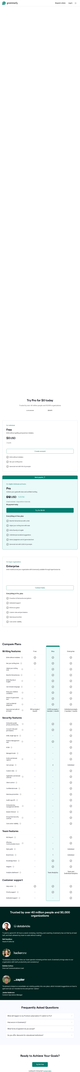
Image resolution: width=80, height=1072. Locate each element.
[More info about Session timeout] (17, 811)
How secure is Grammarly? (17, 1022)
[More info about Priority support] (17, 892)
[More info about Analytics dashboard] (20, 872)
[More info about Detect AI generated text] (22, 698)
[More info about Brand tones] (15, 854)
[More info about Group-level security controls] (22, 817)
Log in (70, 3)
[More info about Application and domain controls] (22, 776)
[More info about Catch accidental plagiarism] (22, 704)
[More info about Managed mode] (17, 753)
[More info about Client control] (16, 782)
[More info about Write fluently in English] (22, 680)
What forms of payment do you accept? (21, 1029)
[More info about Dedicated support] (19, 898)
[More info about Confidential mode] (19, 788)
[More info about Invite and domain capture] (22, 759)
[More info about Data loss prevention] (20, 794)
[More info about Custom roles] (16, 770)
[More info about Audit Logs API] (17, 800)
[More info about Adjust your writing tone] (22, 669)
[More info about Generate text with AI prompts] (22, 710)
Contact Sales (47, 1071)
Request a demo (60, 3)
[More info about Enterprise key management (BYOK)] (23, 806)
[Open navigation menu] (76, 3)
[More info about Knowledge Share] (18, 860)
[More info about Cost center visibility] (20, 823)
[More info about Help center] (15, 886)
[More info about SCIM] (11, 747)
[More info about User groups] (15, 765)
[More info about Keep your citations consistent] (22, 692)
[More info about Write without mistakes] (22, 657)
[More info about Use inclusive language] (21, 686)
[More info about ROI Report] (15, 837)
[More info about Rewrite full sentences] (21, 675)
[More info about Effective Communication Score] (22, 843)
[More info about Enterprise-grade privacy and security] (23, 724)
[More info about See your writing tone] (21, 663)
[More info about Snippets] (13, 866)
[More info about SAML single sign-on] (20, 735)
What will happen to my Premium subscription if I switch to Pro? (30, 1016)
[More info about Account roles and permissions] (22, 729)
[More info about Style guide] (14, 849)
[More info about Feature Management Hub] (22, 741)
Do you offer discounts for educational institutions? (25, 1035)
